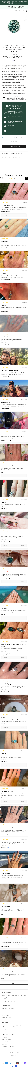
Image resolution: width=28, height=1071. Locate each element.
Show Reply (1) (5, 215)
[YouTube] (11, 1001)
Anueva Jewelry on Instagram (8, 1010)
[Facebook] (2, 1001)
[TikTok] (14, 1001)
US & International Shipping (8, 1046)
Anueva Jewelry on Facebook (8, 1008)
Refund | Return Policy (6, 1017)
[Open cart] (26, 11)
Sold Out (14, 141)
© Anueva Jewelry (14, 1055)
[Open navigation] (2, 10)
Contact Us (4, 1013)
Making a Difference (8, 166)
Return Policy (4, 1044)
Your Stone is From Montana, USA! (12, 153)
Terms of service (5, 1015)
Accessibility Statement (6, 1042)
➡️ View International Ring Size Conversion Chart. (13, 138)
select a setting (22, 66)
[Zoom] (25, 16)
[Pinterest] (8, 1001)
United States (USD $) (13, 1052)
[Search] (23, 10)
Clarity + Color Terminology (11, 157)
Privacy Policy (4, 1037)
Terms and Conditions (6, 1039)
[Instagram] (5, 1001)
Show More (20, 209)
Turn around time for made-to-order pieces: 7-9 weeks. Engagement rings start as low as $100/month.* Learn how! (14, 2)
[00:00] (14, 26)
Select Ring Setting (14, 146)
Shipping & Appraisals (9, 162)
